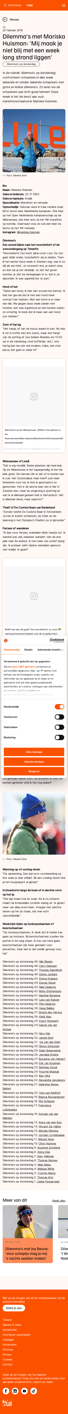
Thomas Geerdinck (50, 970)
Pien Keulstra (47, 1004)
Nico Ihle (44, 1033)
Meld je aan (14, 1308)
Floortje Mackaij (49, 1071)
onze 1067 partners (23, 666)
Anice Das (43, 1152)
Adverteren (10, 1344)
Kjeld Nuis (45, 1016)
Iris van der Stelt (49, 1042)
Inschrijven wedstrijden (17, 1334)
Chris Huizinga (47, 1143)
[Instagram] (15, 1391)
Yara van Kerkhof (49, 1092)
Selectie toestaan (34, 761)
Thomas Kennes (47, 1160)
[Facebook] (6, 1391)
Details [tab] (28, 649)
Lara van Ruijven (49, 999)
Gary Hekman (45, 1156)
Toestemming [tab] (11, 649)
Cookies (7, 1359)
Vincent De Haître (50, 1126)
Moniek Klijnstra (48, 1130)
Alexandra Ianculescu (52, 1080)
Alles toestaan (34, 752)
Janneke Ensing (48, 1054)
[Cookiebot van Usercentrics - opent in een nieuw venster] (49, 640)
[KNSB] (34, 1402)
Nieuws (14, 19)
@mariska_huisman (28, 232)
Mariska (36, 448)
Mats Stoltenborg (50, 991)
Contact (8, 1364)
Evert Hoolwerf (49, 1021)
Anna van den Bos (50, 1122)
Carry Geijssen (48, 966)
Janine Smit (46, 1037)
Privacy (7, 1354)
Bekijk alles (58, 1200)
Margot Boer (46, 1139)
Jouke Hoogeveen (48, 1181)
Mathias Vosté (48, 1067)
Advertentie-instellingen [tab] (51, 649)
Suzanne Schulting (48, 1147)
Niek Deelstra (47, 987)
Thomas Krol (45, 1177)
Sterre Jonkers (48, 974)
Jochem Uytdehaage (51, 1135)
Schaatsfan (10, 1329)
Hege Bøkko (46, 1008)
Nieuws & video (12, 1324)
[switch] (59, 717)
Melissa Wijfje (45, 1168)
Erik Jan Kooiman (49, 1063)
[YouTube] (24, 1391)
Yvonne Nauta (46, 1173)
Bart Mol (44, 1075)
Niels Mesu (44, 1164)
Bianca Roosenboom (52, 1097)
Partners (8, 1349)
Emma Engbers (48, 978)
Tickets (7, 1319)
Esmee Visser (47, 982)
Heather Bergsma (49, 995)
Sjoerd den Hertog (50, 1012)
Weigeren (34, 771)
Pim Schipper (47, 1101)
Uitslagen (8, 1339)
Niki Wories (46, 961)
